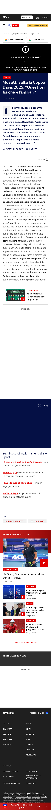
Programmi (31, 755)
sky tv (28, 729)
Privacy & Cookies (18, 795)
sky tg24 (7, 734)
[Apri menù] (4, 25)
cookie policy (32, 771)
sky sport (7, 729)
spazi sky (30, 750)
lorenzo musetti (14, 521)
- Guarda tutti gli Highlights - (18, 483)
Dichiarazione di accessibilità (33, 777)
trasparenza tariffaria (23, 797)
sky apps (30, 734)
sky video (7, 739)
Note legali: (7, 766)
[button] (46, 405)
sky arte (7, 745)
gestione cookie (10, 771)
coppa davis (37, 521)
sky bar (29, 745)
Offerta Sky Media (11, 783)
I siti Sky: (6, 723)
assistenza (36, 797)
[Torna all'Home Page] (13, 25)
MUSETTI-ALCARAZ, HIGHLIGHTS (20, 149)
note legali (8, 776)
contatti (44, 797)
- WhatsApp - (10, 472)
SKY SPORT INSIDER (38, 25)
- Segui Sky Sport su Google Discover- (23, 462)
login (45, 17)
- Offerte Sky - (10, 493)
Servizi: (28, 723)
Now (28, 739)
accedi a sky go (37, 713)
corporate (31, 783)
